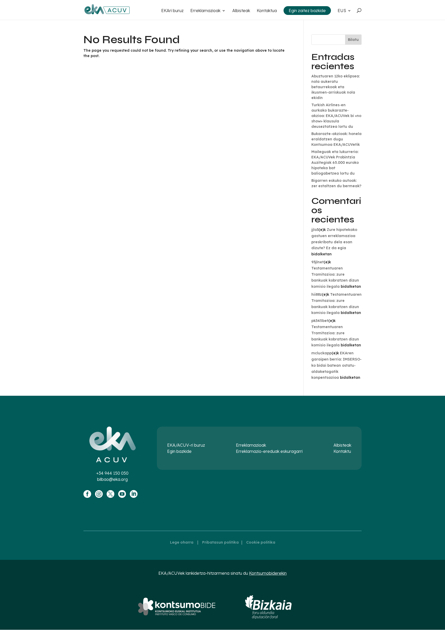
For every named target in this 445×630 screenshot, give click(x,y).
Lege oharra (181, 542)
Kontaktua (267, 11)
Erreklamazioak (205, 11)
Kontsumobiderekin (268, 573)
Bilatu (353, 39)
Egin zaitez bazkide (307, 10)
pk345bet (319, 320)
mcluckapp (321, 353)
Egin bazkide (179, 451)
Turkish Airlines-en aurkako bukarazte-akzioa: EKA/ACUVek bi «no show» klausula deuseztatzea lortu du (336, 116)
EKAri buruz (172, 11)
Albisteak (241, 11)
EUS (342, 11)
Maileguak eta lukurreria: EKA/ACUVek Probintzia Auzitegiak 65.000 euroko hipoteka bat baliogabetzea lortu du (335, 162)
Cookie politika (260, 542)
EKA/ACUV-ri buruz (186, 445)
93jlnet (317, 262)
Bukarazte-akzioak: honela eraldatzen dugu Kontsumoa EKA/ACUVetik (336, 139)
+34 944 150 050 (112, 473)
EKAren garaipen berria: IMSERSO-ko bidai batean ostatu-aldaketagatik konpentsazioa (336, 365)
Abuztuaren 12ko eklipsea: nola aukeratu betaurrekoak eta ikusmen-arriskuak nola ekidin (335, 87)
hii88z (316, 294)
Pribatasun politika (220, 542)
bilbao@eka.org (112, 479)
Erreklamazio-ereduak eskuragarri (269, 451)
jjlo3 (315, 229)
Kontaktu (342, 451)
